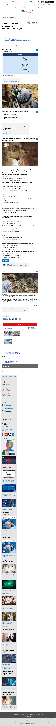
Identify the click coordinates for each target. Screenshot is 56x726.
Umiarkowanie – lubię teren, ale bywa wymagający (13, 204)
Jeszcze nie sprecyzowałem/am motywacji (11, 257)
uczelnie (23, 4)
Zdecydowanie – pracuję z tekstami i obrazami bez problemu (15, 210)
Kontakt (27, 714)
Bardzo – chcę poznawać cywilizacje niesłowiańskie (13, 184)
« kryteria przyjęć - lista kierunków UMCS (9, 17)
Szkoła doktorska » (5, 389)
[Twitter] (13, 319)
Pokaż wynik (5, 260)
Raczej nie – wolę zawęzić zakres (10, 240)
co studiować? (17, 7)
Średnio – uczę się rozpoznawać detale (11, 194)
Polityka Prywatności (28, 716)
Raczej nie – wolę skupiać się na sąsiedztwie (12, 188)
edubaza (31, 7)
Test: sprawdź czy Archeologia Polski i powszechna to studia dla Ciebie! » (17, 40)
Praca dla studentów (37, 714)
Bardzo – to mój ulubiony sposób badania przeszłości (13, 237)
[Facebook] (10, 320)
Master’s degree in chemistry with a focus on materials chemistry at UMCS (8, 688)
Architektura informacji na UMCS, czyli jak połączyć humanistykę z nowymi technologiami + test (8, 576)
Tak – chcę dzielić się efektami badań (10, 245)
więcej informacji (35, 305)
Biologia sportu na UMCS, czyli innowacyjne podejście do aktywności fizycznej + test (8, 592)
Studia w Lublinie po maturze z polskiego (11, 351)
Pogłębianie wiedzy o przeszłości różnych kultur (12, 255)
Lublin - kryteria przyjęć (8, 362)
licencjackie (36, 4)
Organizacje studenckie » (6, 395)
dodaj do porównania (8, 75)
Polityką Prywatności (23, 722)
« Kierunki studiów (10, 16)
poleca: (10, 4)
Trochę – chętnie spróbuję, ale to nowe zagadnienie (13, 221)
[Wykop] (19, 320)
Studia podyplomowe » (6, 390)
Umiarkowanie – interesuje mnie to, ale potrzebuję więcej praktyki (15, 178)
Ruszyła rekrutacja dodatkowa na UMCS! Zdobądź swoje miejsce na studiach (8, 533)
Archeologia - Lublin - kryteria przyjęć (11, 358)
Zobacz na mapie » (5, 426)
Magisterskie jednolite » (6, 386)
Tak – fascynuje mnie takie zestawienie (11, 219)
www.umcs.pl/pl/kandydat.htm (8, 130)
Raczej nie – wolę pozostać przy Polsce (11, 223)
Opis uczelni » (4, 399)
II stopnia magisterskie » (6, 388)
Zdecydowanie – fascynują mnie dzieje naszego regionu (14, 176)
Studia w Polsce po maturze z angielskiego (12, 354)
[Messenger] (3, 320)
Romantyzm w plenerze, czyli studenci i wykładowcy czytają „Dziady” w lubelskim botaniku (8, 480)
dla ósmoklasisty (38, 7)
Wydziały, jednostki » (5, 397)
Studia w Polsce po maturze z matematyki (12, 353)
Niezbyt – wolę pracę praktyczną (10, 249)
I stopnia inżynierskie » (6, 385)
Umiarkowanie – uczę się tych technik (11, 229)
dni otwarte (30, 4)
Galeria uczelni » (5, 400)
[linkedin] (12, 435)
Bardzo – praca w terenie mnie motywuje (11, 202)
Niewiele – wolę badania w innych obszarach (12, 180)
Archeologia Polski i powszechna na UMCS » (12, 39)
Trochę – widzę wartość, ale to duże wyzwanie (12, 239)
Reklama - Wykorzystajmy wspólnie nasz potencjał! (18, 714)
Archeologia (14, 114)
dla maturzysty (17, 4)
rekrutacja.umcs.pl (5, 430)
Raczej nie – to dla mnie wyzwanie (10, 196)
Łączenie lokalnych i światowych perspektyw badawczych (14, 253)
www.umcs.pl (5, 129)
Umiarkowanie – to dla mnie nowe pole (11, 247)
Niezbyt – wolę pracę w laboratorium (10, 205)
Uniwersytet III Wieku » (6, 391)
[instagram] (9, 435)
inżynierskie (43, 4)
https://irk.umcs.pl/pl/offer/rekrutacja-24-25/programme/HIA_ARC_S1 (15, 126)
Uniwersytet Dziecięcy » (6, 393)
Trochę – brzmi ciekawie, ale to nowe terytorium (12, 186)
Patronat (31, 714)
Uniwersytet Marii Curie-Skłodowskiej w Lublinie (10, 20)
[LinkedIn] (16, 320)
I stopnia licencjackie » (6, 384)
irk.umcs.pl (5, 133)
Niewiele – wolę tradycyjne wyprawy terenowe (12, 231)
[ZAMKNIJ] (34, 723)
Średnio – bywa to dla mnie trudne (10, 212)
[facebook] (3, 435)
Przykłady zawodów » (8, 41)
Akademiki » (4, 396)
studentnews (24, 7)
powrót (6, 365)
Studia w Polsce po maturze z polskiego (11, 352)
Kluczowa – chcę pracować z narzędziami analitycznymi (14, 228)
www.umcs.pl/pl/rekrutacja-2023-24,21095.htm (11, 81)
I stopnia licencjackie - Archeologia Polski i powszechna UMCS (16, 45)
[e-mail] (6, 320)
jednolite (50, 4)
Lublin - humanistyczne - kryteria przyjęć (11, 361)
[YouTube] (6, 435)
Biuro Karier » (4, 394)
